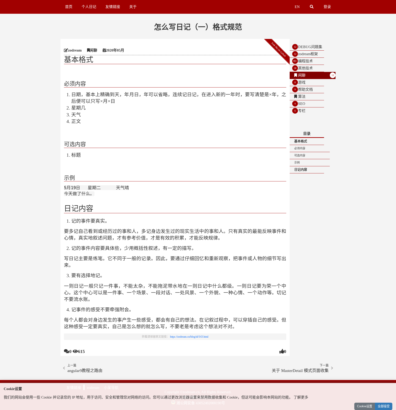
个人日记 (89, 7)
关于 (133, 7)
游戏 (301, 82)
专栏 (301, 111)
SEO (301, 104)
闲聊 (301, 75)
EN (297, 7)
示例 (297, 162)
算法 (301, 96)
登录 (327, 7)
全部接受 (384, 406)
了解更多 (301, 397)
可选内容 (299, 155)
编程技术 (305, 61)
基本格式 (300, 141)
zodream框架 (308, 54)
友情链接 (112, 7)
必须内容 (299, 148)
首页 (68, 7)
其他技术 (305, 68)
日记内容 (300, 169)
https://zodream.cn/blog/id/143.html (189, 336)
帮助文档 (305, 89)
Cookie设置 (364, 406)
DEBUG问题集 (310, 47)
